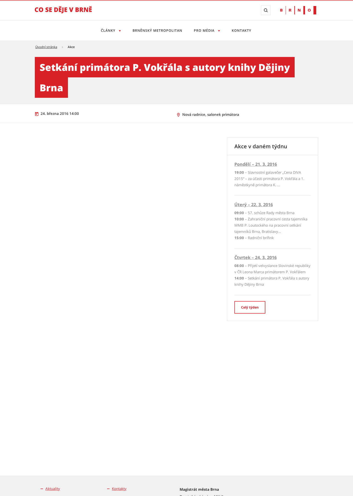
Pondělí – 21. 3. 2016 (255, 164)
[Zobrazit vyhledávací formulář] (266, 10)
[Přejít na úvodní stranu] (63, 13)
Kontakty (241, 30)
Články (108, 30)
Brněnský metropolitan (157, 30)
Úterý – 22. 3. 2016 (253, 204)
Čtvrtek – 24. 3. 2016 (255, 257)
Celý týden (250, 307)
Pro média (205, 30)
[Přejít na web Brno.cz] (298, 10)
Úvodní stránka (46, 47)
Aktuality (52, 488)
